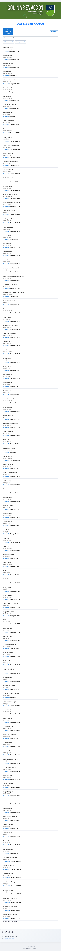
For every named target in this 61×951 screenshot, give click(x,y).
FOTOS (54, 32)
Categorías (19, 42)
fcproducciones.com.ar (10, 938)
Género (6, 42)
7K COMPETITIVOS (8, 31)
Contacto (35, 948)
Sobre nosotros (27, 948)
